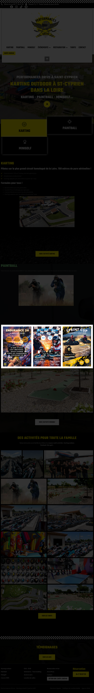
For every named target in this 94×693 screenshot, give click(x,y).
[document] (47, 346)
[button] (90, 327)
